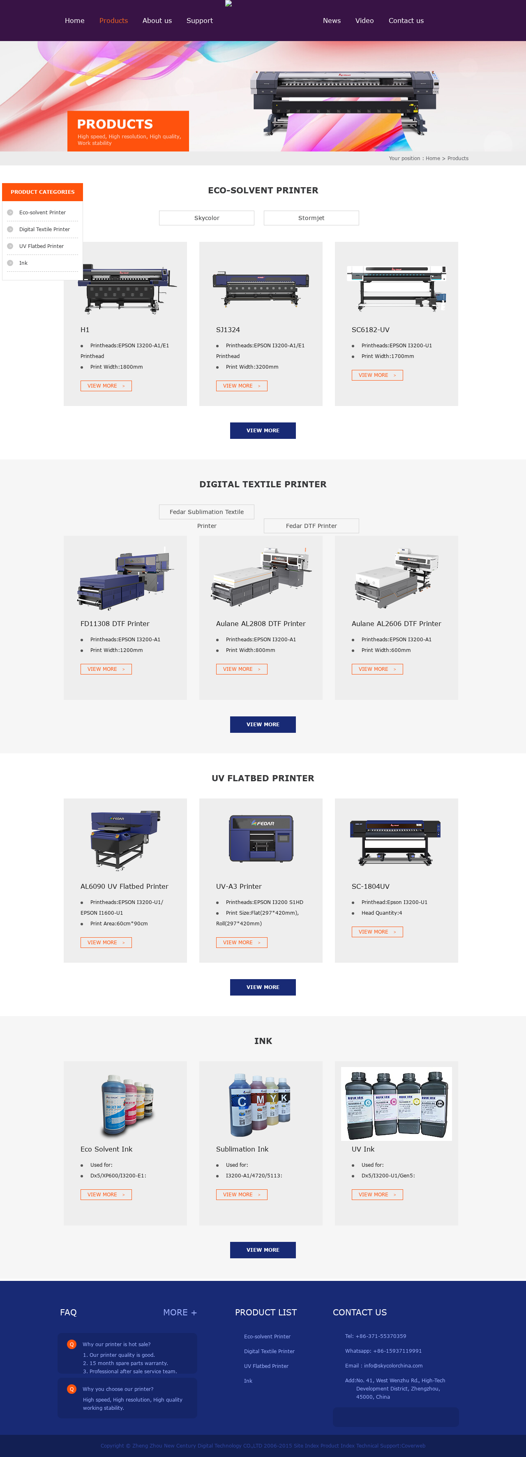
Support (200, 20)
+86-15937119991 (396, 1351)
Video (364, 20)
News (332, 20)
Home (75, 20)
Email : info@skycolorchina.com (384, 1366)
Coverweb (413, 1446)
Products (113, 20)
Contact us (406, 20)
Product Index (338, 1446)
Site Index (306, 1446)
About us (157, 20)
